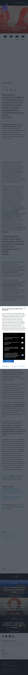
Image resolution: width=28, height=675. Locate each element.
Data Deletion (6, 366)
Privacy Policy (22, 366)
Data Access (14, 366)
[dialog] (14, 337)
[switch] (22, 338)
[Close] (25, 309)
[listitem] (14, 334)
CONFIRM (8, 361)
